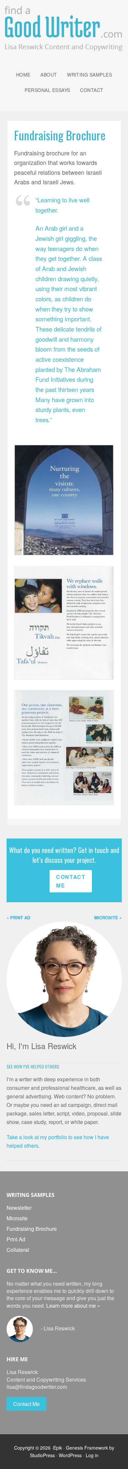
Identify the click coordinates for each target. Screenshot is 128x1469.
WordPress (70, 1455)
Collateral (18, 1249)
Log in (92, 1455)
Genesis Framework (87, 1447)
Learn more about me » (73, 1305)
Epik (57, 1447)
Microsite (17, 1218)
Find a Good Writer (64, 27)
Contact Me (70, 881)
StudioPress (42, 1455)
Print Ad (16, 1239)
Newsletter (19, 1207)
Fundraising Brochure (32, 1228)
